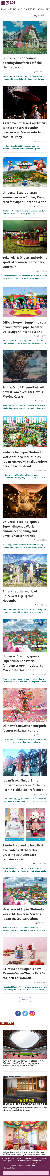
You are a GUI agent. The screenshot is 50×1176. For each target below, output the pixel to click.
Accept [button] (26, 1173)
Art (20, 9)
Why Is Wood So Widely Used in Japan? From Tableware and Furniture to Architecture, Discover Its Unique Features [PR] (23, 1063)
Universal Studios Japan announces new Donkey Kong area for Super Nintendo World (24, 197)
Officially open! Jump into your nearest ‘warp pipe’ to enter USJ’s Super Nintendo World (25, 327)
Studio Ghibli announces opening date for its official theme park (22, 62)
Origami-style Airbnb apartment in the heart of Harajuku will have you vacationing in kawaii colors (25, 1154)
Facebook (18, 1013)
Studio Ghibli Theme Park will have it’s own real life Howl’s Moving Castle (24, 392)
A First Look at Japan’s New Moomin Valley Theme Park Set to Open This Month (25, 973)
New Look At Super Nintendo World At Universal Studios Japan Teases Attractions (23, 914)
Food (3, 9)
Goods (41, 9)
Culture (12, 9)
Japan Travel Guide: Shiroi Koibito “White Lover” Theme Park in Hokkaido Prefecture (24, 785)
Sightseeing (29, 9)
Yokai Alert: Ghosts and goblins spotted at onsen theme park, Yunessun (25, 262)
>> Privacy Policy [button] (8, 1168)
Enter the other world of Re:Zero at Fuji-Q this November (20, 596)
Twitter (25, 1013)
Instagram (32, 1013)
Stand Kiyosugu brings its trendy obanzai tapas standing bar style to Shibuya (25, 1108)
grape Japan (8, 3)
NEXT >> (25, 999)
